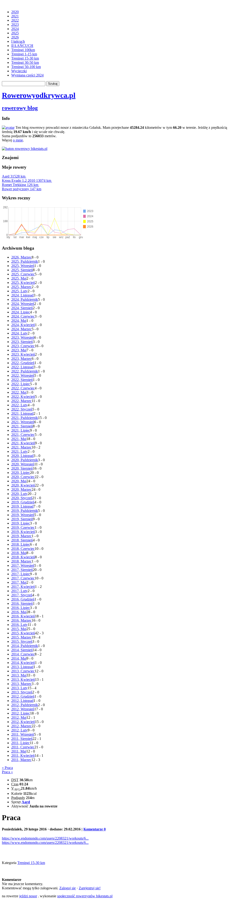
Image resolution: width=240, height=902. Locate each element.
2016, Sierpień (22, 603)
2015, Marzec (21, 637)
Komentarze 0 (94, 829)
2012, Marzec (21, 726)
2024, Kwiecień (23, 325)
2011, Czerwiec (22, 747)
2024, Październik (24, 299)
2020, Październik (24, 460)
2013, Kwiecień (23, 679)
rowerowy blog (20, 108)
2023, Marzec (21, 359)
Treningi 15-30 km (25, 58)
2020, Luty (19, 494)
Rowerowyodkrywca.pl (38, 95)
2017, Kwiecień (23, 587)
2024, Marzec (21, 329)
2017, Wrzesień (22, 565)
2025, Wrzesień (22, 266)
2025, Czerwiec (23, 274)
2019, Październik (24, 511)
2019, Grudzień (22, 502)
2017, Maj (18, 582)
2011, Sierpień (22, 739)
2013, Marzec (21, 684)
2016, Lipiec (20, 608)
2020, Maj (18, 481)
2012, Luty (19, 730)
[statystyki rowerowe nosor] (24, 149)
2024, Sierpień (22, 308)
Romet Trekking (20, 185)
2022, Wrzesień (22, 375)
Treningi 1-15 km (24, 54)
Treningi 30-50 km (25, 63)
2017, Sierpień (22, 570)
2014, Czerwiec (23, 654)
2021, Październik (24, 418)
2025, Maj (18, 278)
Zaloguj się (67, 888)
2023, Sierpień (22, 342)
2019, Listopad (22, 506)
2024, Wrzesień (22, 304)
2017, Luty (19, 591)
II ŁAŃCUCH (22, 46)
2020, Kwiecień (23, 485)
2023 (15, 25)
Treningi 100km (23, 50)
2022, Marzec (21, 401)
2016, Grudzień (22, 599)
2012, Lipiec (20, 713)
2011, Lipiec (20, 743)
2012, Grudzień (22, 696)
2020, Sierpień (22, 468)
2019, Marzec (21, 536)
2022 (15, 20)
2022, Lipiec (20, 384)
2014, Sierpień (22, 650)
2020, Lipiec (20, 473)
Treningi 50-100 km (26, 67)
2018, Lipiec (20, 544)
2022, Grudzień (22, 363)
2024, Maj (18, 321)
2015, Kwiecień (23, 633)
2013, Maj (18, 675)
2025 (15, 33)
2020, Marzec (21, 489)
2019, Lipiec (20, 523)
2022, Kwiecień (23, 397)
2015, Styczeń (21, 641)
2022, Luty (19, 405)
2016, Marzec (21, 620)
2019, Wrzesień (22, 515)
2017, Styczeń (21, 595)
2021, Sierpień (22, 426)
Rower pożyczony (21, 189)
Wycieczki (19, 71)
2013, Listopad (22, 667)
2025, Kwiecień (23, 283)
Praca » (7, 772)
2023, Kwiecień (23, 354)
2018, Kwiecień (23, 557)
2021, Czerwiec (23, 435)
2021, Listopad (22, 413)
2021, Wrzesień (22, 422)
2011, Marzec (21, 760)
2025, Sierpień (22, 270)
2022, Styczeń (21, 409)
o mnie (18, 140)
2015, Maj (18, 629)
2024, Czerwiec (23, 316)
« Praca (7, 768)
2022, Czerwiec (23, 388)
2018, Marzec (21, 561)
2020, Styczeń (21, 498)
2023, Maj (18, 350)
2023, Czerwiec (23, 346)
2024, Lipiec (20, 312)
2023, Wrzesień (22, 337)
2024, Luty (19, 333)
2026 (15, 37)
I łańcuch (18, 41)
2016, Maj (18, 612)
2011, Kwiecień (23, 755)
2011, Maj (18, 751)
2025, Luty (19, 291)
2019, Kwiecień (23, 532)
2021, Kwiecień (23, 443)
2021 (15, 16)
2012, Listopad (22, 701)
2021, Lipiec (20, 430)
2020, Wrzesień (22, 464)
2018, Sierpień (22, 540)
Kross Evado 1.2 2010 (26, 181)
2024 (15, 29)
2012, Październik (24, 705)
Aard (13, 176)
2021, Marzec (21, 447)
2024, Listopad (22, 295)
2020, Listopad (22, 456)
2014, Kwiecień (23, 663)
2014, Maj (18, 658)
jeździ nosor (28, 896)
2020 (15, 12)
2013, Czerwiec (23, 671)
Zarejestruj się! (90, 888)
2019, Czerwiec (23, 527)
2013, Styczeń (21, 692)
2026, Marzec (21, 257)
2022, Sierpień (22, 380)
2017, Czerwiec (23, 578)
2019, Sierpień (22, 519)
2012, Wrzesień (22, 709)
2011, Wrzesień (22, 734)
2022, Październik (24, 371)
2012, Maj (18, 717)
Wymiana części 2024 (27, 75)
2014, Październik (24, 646)
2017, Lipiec (20, 574)
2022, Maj (18, 392)
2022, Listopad (22, 367)
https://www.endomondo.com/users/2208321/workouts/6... (45, 838)
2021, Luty (19, 451)
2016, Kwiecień (23, 616)
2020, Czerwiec (23, 477)
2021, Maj (18, 439)
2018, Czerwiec (23, 549)
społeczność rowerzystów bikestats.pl (84, 896)
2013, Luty (19, 688)
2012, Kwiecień (23, 722)
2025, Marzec (21, 287)
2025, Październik (24, 261)
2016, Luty (19, 625)
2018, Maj (18, 553)
